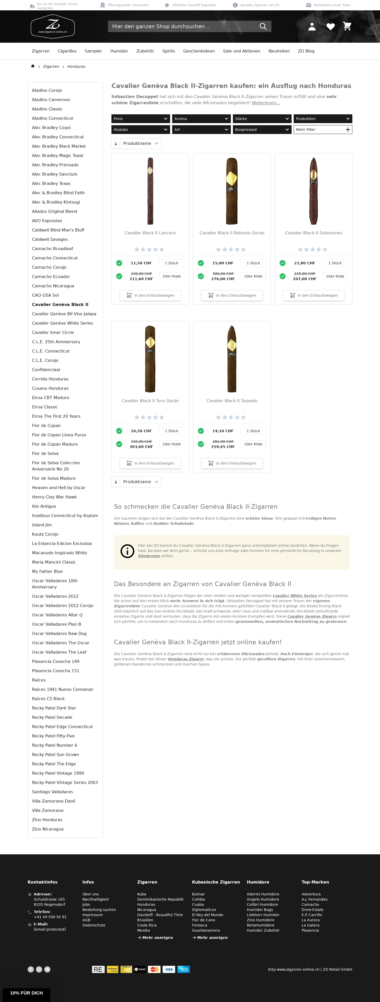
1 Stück (171, 263)
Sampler (93, 51)
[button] (26, 995)
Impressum (92, 915)
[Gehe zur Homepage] (33, 67)
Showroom (149, 556)
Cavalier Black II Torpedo (232, 400)
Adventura (311, 894)
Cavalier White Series (295, 596)
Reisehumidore (261, 925)
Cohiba (198, 899)
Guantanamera (206, 930)
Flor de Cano (203, 920)
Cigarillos (67, 51)
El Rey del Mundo (207, 915)
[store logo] (51, 26)
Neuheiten (279, 51)
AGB (86, 920)
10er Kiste (335, 276)
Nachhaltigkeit (95, 899)
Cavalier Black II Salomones (313, 232)
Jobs (86, 904)
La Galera (311, 925)
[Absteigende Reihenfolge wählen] (115, 143)
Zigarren (41, 51)
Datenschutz (93, 925)
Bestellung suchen (99, 910)
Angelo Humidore (263, 899)
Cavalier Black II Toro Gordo (150, 400)
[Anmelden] (312, 26)
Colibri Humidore (262, 904)
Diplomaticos (204, 910)
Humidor (119, 51)
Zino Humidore (261, 920)
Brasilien (145, 920)
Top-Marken (315, 882)
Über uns (90, 894)
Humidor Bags (260, 910)
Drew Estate (313, 910)
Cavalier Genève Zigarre (312, 616)
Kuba (141, 894)
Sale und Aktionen (241, 51)
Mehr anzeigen (157, 938)
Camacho (310, 904)
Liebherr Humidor (263, 915)
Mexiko (143, 930)
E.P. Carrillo (312, 915)
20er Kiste (172, 276)
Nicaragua (146, 910)
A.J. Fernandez (315, 899)
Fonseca (199, 925)
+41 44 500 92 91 (50, 917)
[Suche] (263, 26)
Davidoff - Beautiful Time (160, 915)
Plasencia (310, 930)
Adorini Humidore (263, 894)
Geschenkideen (199, 51)
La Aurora (311, 920)
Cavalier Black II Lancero (150, 232)
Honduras (76, 66)
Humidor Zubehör (263, 930)
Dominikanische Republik (160, 899)
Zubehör (145, 51)
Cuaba (198, 904)
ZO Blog (306, 51)
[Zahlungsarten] (141, 969)
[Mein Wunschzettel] (330, 26)
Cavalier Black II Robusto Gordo (232, 232)
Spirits (168, 51)
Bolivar (198, 894)
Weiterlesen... (266, 102)
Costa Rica (147, 925)
